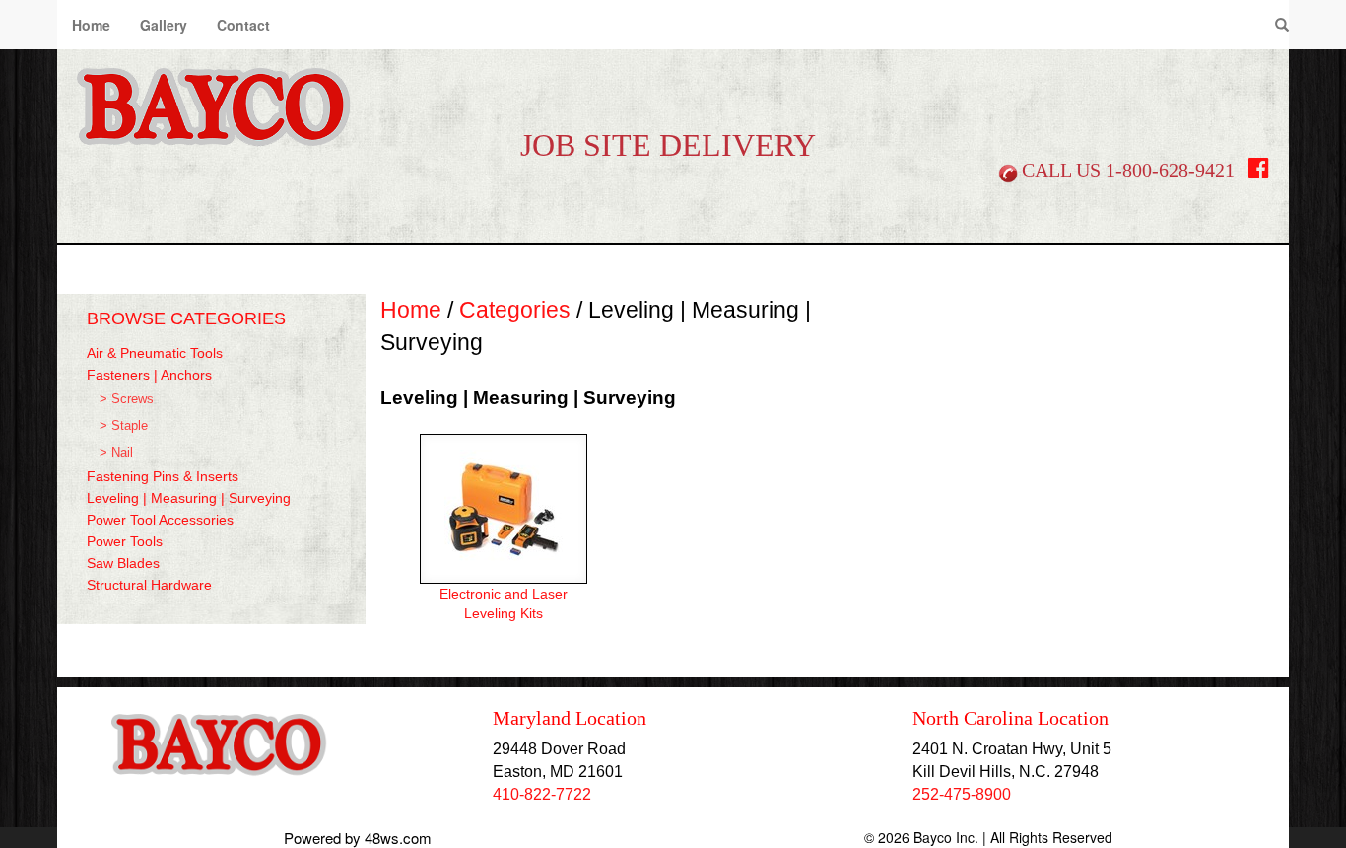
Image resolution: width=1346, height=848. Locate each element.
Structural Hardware (149, 585)
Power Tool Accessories (160, 520)
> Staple (124, 426)
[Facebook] (1258, 172)
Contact (243, 25)
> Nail (116, 452)
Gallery (163, 25)
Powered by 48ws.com (358, 837)
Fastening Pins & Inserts (162, 476)
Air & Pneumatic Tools (155, 353)
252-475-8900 (961, 794)
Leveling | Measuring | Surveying (189, 498)
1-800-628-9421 (1170, 169)
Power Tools (125, 541)
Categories (515, 309)
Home (91, 25)
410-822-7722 (542, 794)
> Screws (127, 399)
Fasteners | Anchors (149, 375)
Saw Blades (123, 563)
